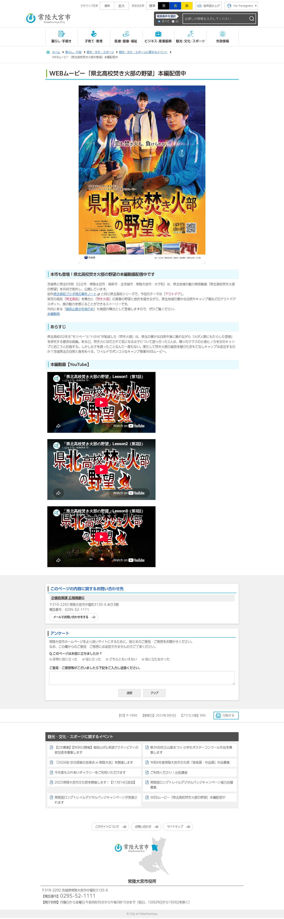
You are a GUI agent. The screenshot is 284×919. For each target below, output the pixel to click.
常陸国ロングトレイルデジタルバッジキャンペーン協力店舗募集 (191, 785)
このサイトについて (107, 826)
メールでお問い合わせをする (70, 617)
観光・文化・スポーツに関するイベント (143, 52)
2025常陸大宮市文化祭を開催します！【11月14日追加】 (96, 782)
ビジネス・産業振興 (158, 41)
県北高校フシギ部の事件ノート (75, 294)
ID (177, 21)
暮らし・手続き (61, 41)
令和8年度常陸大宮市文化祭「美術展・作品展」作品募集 (190, 762)
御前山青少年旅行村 (80, 309)
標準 (152, 5)
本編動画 (53, 313)
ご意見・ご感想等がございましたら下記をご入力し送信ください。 (95, 667)
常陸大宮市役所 (142, 881)
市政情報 (222, 41)
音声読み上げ (211, 5)
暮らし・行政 (73, 52)
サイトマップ (175, 826)
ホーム (56, 52)
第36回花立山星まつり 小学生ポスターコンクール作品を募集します (191, 750)
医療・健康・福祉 (126, 41)
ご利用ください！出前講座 (168, 772)
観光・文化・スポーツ (190, 41)
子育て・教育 (94, 41)
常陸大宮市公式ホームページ (48, 19)
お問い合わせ (143, 826)
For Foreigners (243, 5)
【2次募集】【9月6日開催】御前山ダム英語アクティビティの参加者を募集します (96, 750)
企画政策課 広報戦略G (67, 598)
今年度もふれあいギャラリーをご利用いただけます (90, 772)
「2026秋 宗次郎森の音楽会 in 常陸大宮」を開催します (94, 762)
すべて (166, 21)
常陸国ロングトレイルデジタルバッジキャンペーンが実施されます (96, 800)
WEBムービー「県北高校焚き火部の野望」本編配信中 (187, 797)
